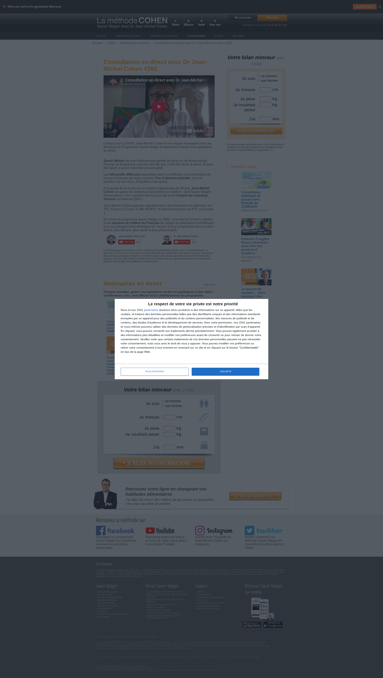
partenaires (151, 310)
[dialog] (191, 339)
